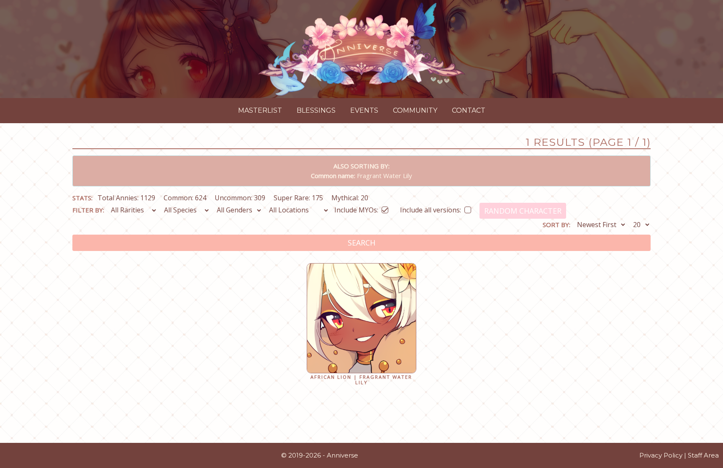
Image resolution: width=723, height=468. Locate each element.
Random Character (522, 211)
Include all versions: (430, 208)
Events (364, 110)
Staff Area (703, 455)
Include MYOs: (356, 208)
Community (415, 110)
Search (361, 243)
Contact (468, 110)
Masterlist (260, 110)
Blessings (316, 110)
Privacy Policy (660, 455)
